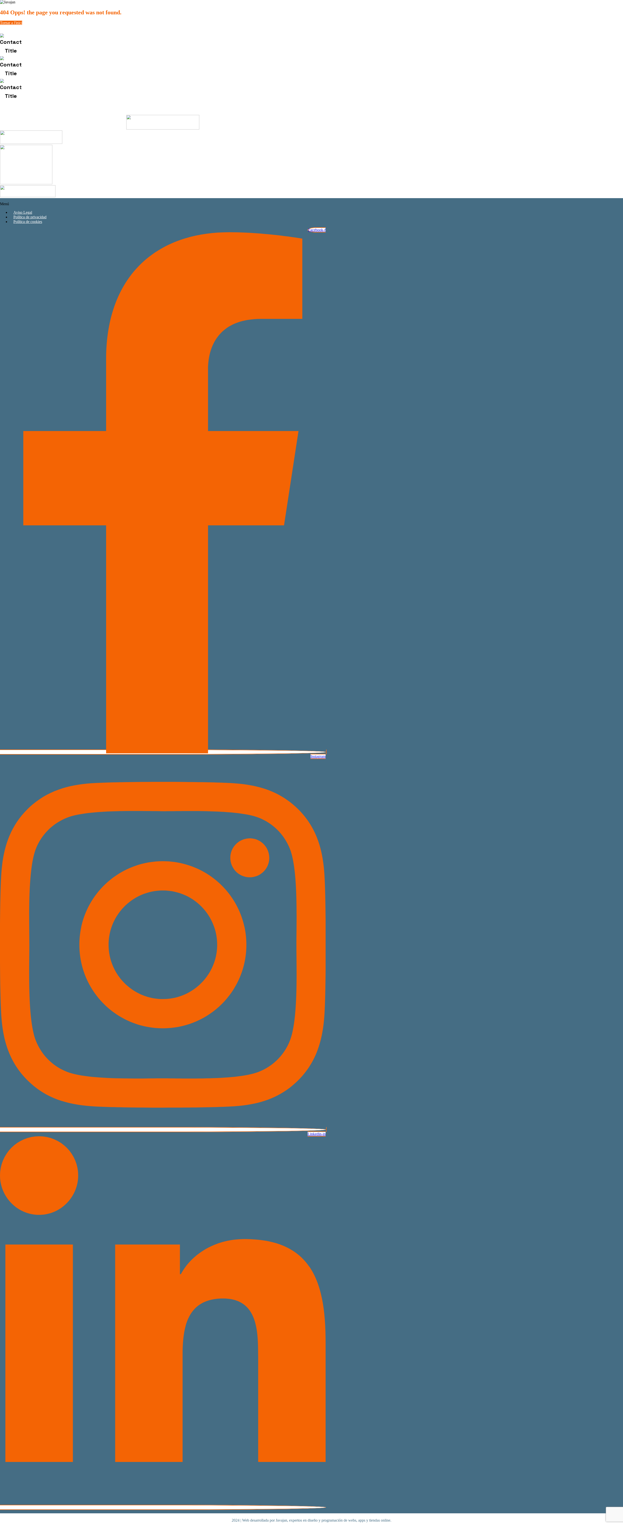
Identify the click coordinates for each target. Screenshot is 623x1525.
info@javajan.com (55, 67)
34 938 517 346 (64, 44)
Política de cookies (27, 222)
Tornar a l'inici (11, 23)
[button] (163, 204)
